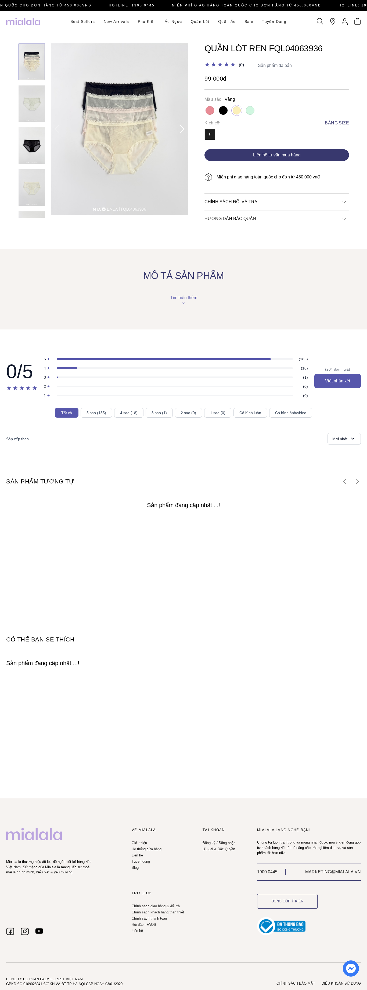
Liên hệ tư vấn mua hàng (277, 155)
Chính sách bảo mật (295, 983)
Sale (249, 21)
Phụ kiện (147, 21)
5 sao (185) (96, 413)
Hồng (210, 110)
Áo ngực (173, 21)
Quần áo (227, 21)
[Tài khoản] (344, 21)
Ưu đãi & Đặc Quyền (219, 849)
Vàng (237, 110)
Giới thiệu (139, 843)
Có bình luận (250, 413)
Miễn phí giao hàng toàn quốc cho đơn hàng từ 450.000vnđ (246, 5)
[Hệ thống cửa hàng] (332, 21)
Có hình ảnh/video (290, 413)
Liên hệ (137, 855)
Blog (135, 868)
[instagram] (25, 931)
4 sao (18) (129, 413)
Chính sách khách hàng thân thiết (158, 912)
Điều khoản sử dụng (341, 983)
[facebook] (10, 931)
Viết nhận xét (337, 381)
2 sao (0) (188, 413)
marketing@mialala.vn (333, 872)
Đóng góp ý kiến (287, 901)
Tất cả (66, 413)
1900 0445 (267, 872)
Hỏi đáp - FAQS (144, 925)
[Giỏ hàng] (357, 21)
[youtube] (39, 931)
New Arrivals (116, 21)
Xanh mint (250, 110)
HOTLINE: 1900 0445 (132, 5)
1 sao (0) (217, 413)
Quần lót (200, 21)
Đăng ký (209, 843)
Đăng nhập (227, 843)
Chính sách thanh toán (149, 918)
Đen (223, 110)
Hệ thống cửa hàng (146, 849)
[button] (182, 129)
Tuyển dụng (274, 21)
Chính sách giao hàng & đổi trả (156, 906)
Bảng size (337, 123)
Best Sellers (82, 21)
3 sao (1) (159, 413)
